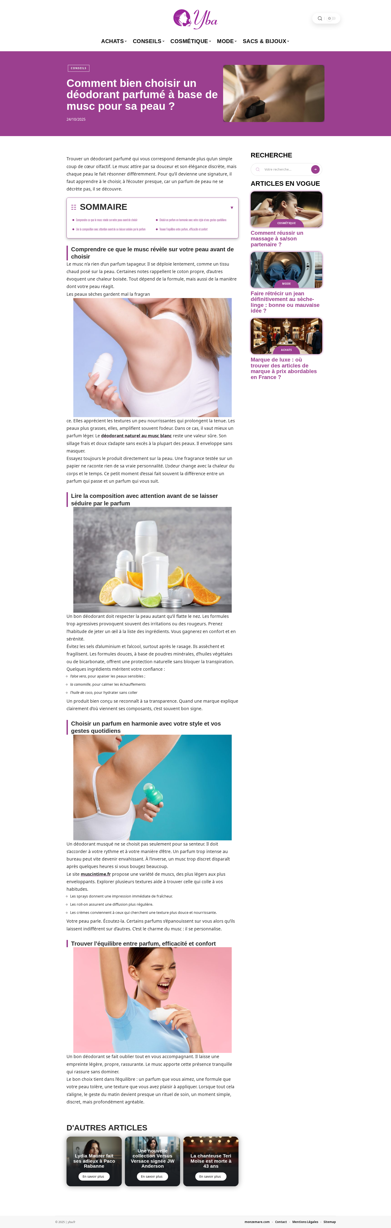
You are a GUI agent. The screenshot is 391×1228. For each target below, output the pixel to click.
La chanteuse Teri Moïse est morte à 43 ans (211, 1161)
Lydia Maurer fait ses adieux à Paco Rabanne (94, 1161)
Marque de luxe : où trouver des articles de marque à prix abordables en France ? (284, 368)
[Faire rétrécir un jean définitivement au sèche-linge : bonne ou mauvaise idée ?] (286, 270)
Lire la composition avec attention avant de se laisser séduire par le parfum (110, 229)
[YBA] (195, 18)
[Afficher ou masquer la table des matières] (180, 207)
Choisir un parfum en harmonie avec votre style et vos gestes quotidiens (193, 220)
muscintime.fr (96, 874)
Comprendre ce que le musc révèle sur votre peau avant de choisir (106, 220)
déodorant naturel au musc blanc (136, 436)
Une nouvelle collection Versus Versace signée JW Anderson (152, 1158)
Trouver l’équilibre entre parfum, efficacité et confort (183, 229)
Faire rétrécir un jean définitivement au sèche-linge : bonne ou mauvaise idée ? (285, 302)
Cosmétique (286, 223)
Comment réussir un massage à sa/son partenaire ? (277, 238)
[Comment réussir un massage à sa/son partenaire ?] (286, 209)
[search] (320, 18)
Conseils (78, 68)
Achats (286, 350)
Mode (286, 283)
